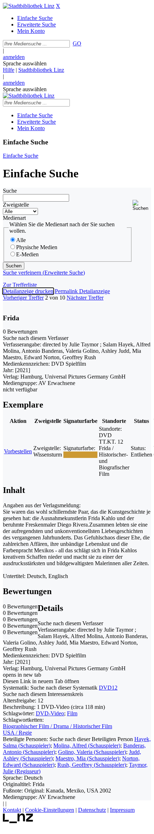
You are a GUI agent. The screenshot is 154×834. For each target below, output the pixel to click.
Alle (21, 240)
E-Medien (27, 254)
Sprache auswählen (25, 63)
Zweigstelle (16, 205)
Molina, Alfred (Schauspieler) (86, 745)
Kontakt (12, 810)
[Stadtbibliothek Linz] (28, 6)
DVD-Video (50, 713)
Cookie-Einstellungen (49, 810)
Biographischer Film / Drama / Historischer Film (57, 726)
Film (72, 713)
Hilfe (8, 70)
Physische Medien (36, 247)
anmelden (14, 57)
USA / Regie (17, 733)
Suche (10, 191)
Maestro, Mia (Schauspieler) (87, 758)
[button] (142, 205)
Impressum (122, 810)
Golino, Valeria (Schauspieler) (92, 752)
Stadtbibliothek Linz (41, 70)
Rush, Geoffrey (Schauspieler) (91, 765)
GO (77, 43)
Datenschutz (92, 810)
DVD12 (108, 688)
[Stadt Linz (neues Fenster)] (18, 821)
